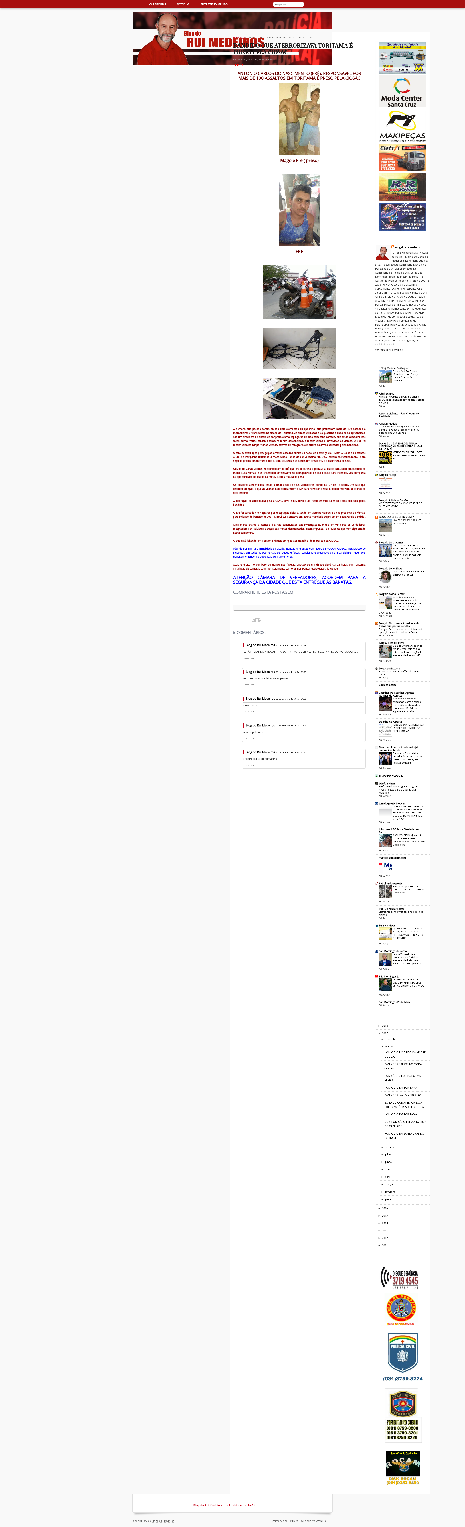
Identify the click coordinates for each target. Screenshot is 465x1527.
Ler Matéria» (292, 59)
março (389, 1184)
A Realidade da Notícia (241, 1505)
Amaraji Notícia (388, 423)
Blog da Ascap (387, 474)
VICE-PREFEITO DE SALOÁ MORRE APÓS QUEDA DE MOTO (400, 505)
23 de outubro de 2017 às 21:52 (291, 672)
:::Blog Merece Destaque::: (394, 368)
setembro (391, 1147)
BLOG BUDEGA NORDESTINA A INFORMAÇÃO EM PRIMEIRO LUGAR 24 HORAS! (400, 446)
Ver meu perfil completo (389, 349)
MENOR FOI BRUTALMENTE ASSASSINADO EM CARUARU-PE (409, 455)
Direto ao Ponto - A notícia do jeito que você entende (399, 749)
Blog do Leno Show (390, 568)
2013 (385, 1230)
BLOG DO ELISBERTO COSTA (396, 517)
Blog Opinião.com (389, 668)
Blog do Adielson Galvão (393, 500)
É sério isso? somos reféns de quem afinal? (399, 673)
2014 (385, 1223)
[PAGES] (310, 5)
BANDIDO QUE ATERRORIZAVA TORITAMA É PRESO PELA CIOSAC (293, 49)
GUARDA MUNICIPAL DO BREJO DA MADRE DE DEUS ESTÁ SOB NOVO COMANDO (408, 982)
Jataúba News (387, 783)
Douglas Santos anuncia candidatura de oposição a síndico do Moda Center (401, 630)
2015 (385, 1215)
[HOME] (137, 4)
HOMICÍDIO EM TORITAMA (400, 1087)
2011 (385, 1245)
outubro (390, 1046)
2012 (385, 1238)
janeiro (389, 1199)
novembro (391, 1039)
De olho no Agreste (390, 721)
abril (387, 1176)
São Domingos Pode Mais (394, 1002)
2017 (385, 1033)
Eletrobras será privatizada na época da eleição (401, 913)
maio (388, 1169)
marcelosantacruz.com (392, 857)
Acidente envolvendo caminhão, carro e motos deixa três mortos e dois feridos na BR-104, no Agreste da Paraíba (407, 705)
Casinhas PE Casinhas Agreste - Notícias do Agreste (397, 694)
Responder (248, 657)
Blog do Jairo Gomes (391, 542)
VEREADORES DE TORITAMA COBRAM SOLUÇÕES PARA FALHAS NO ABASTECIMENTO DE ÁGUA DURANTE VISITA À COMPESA (409, 812)
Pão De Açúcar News (391, 908)
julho (388, 1154)
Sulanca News (387, 925)
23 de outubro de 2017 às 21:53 (291, 698)
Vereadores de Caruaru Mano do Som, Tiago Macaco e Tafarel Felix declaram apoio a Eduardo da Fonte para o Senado (409, 552)
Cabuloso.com (387, 685)
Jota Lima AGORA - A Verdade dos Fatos (399, 831)
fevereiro (390, 1191)
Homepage (239, 37)
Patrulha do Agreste (390, 883)
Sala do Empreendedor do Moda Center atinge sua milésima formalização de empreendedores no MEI (407, 650)
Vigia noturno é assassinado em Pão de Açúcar (409, 573)
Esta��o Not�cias (391, 775)
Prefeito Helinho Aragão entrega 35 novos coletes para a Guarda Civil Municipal (398, 789)
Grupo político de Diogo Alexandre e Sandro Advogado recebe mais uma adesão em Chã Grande (399, 430)
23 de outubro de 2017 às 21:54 (291, 752)
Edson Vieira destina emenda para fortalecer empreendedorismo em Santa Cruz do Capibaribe (407, 958)
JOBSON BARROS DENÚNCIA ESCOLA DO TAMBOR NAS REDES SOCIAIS (408, 728)
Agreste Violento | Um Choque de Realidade (399, 415)
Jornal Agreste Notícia (392, 803)
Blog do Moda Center (391, 594)
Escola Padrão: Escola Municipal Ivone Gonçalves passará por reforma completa (407, 375)
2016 (385, 1208)
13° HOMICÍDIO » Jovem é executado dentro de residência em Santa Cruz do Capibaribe (409, 840)
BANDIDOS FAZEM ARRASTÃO (402, 1095)
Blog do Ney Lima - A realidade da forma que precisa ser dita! (399, 624)
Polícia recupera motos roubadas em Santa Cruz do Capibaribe (408, 889)
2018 (385, 1025)
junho (388, 1162)
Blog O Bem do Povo (391, 642)
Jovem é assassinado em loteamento (407, 521)
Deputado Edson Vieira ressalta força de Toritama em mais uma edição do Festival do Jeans (407, 758)
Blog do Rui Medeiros (260, 645)
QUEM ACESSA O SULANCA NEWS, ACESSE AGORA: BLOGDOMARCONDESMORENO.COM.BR (408, 933)
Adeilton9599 (386, 393)
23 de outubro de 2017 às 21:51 (291, 645)
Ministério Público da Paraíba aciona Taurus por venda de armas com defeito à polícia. (401, 400)
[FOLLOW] (325, 5)
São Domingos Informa (393, 951)
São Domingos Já (389, 976)
